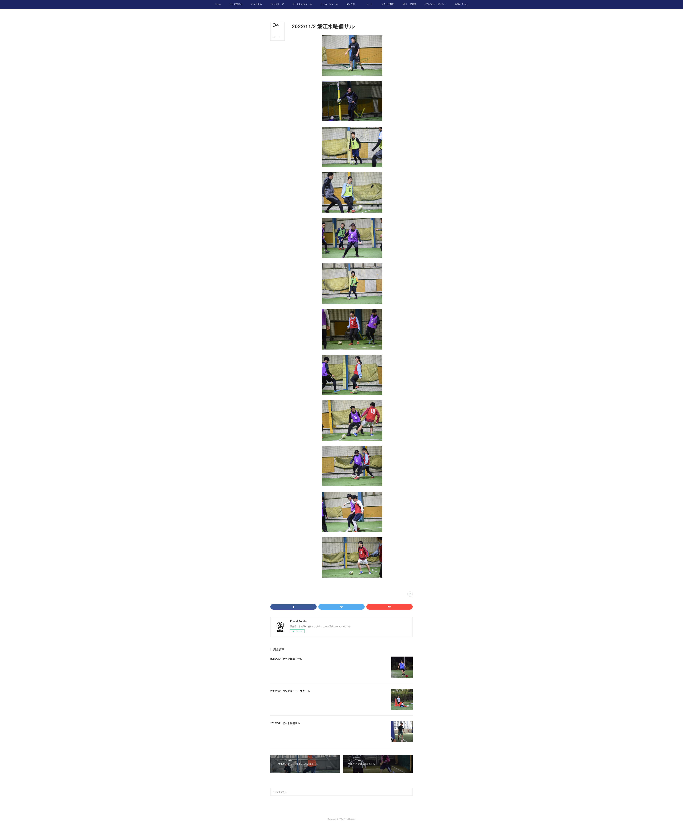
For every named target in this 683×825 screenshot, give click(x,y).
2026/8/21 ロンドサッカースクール (290, 691)
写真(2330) (296, 584)
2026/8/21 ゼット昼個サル (285, 723)
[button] (218, 4)
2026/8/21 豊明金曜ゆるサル (286, 658)
